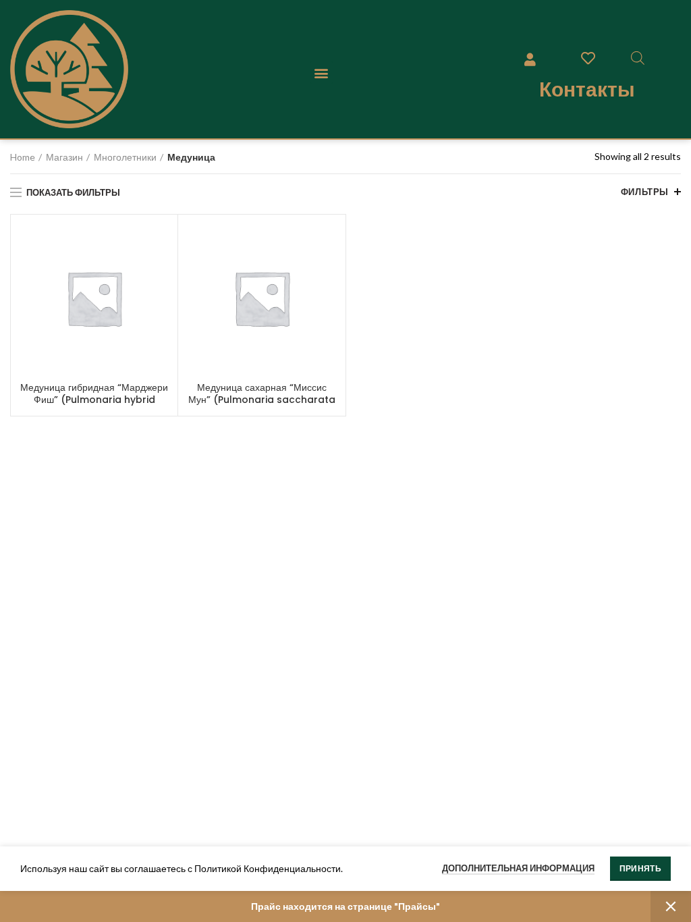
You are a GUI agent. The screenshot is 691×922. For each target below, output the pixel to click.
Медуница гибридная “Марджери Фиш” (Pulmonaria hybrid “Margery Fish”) (94, 399)
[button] (321, 72)
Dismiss (671, 906)
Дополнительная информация (518, 868)
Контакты (587, 89)
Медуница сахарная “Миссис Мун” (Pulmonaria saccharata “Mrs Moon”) (261, 399)
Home (22, 157)
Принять (640, 868)
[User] (530, 59)
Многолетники (125, 157)
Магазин (64, 157)
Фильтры (645, 191)
